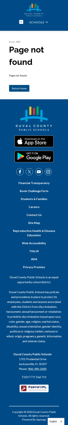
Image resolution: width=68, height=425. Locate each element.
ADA (34, 259)
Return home (19, 88)
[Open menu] (21, 22)
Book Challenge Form (34, 191)
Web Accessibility (34, 243)
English (53, 421)
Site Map (34, 222)
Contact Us (34, 214)
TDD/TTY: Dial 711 (34, 377)
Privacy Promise (34, 267)
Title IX (34, 251)
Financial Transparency (34, 183)
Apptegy (41, 419)
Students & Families (34, 199)
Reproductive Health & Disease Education (34, 233)
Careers (34, 207)
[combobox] (56, 421)
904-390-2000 (37, 368)
